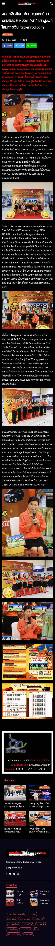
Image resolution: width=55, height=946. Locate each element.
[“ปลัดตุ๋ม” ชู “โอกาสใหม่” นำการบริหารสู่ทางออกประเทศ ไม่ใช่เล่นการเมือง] (40, 792)
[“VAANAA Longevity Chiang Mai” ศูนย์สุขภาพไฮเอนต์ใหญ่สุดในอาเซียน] (15, 792)
